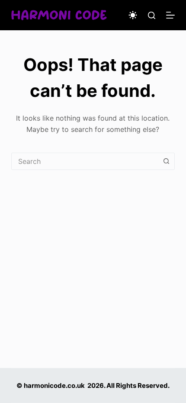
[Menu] (170, 15)
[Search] (151, 15)
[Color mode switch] (132, 15)
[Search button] (166, 161)
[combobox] (85, 161)
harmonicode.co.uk (54, 385)
